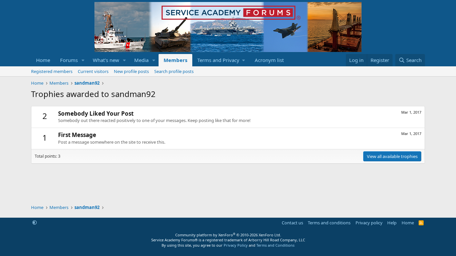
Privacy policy (369, 223)
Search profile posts (174, 71)
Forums (69, 60)
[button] (83, 60)
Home (43, 60)
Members (175, 60)
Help (392, 223)
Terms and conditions (329, 223)
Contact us (292, 223)
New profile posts (131, 71)
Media (141, 60)
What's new (106, 60)
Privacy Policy (236, 245)
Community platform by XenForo (228, 234)
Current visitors (93, 71)
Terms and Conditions (275, 245)
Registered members (51, 71)
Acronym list (269, 60)
